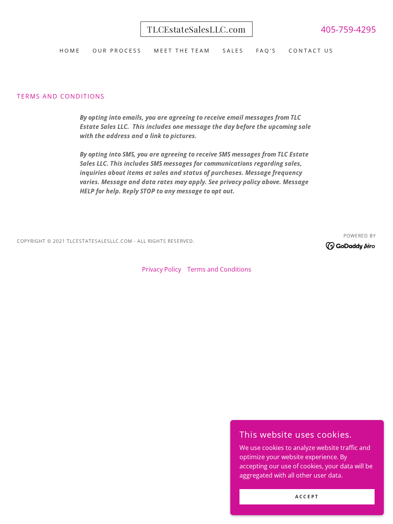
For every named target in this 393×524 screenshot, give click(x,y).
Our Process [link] (117, 50)
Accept (307, 496)
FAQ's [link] (266, 50)
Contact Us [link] (311, 50)
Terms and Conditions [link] (219, 269)
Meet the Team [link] (182, 50)
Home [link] (69, 50)
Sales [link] (233, 50)
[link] (196, 30)
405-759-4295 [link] (348, 29)
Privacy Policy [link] (161, 269)
